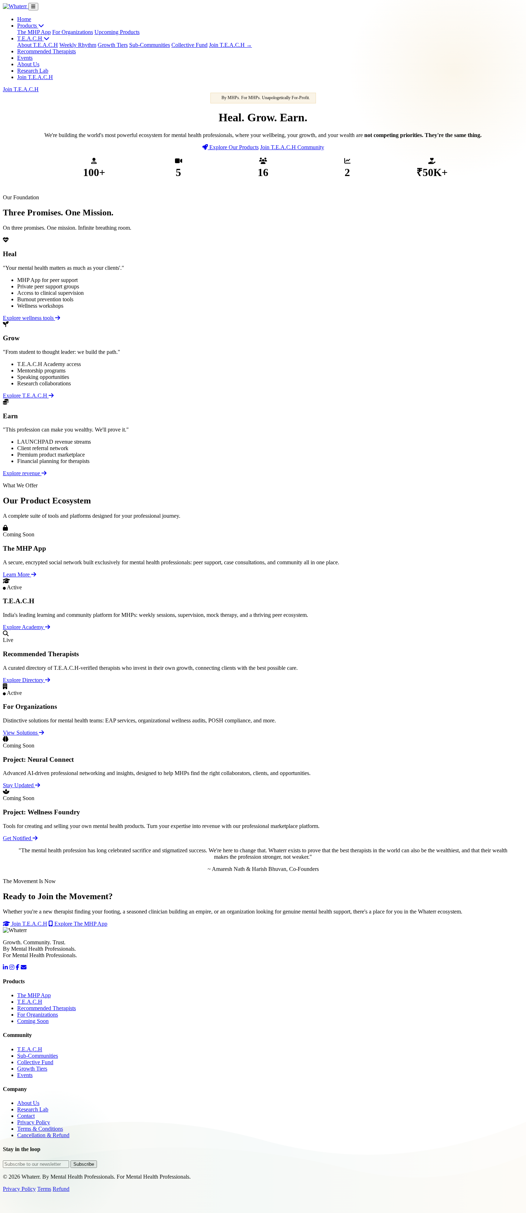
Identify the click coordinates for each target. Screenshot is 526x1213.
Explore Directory (24, 680)
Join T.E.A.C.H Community (292, 147)
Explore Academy (24, 627)
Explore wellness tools (29, 318)
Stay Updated (19, 785)
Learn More (17, 574)
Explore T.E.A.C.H (26, 396)
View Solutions (21, 733)
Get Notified (18, 838)
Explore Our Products (233, 147)
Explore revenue (22, 473)
